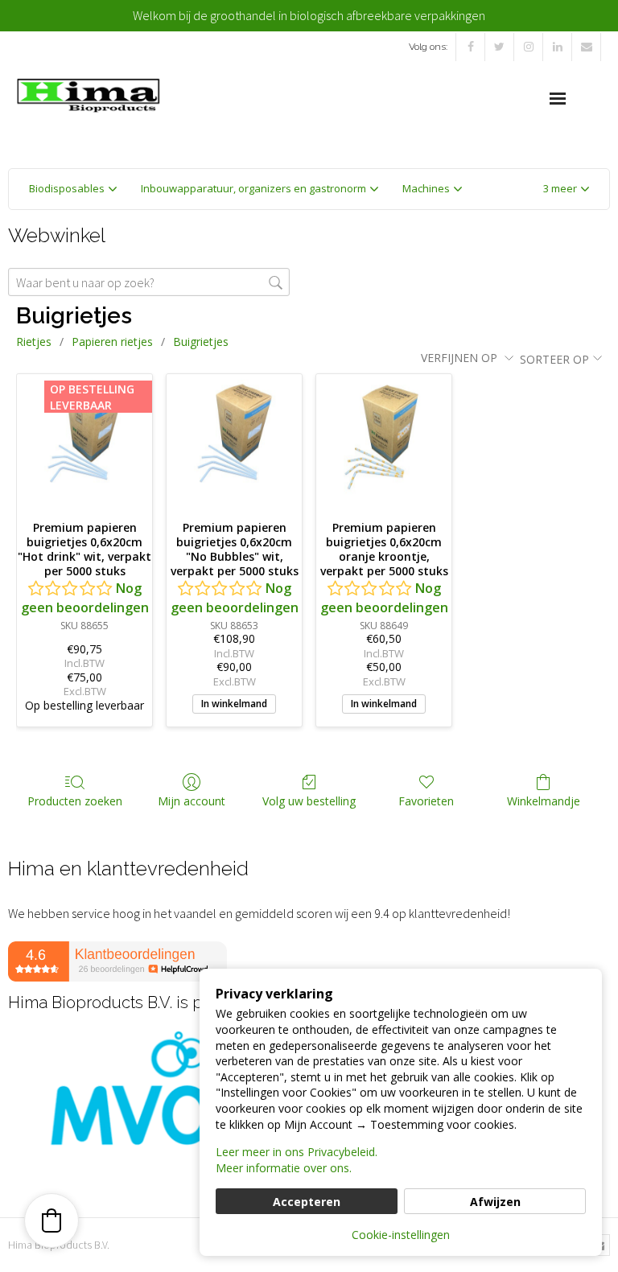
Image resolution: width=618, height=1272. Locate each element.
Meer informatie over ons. (284, 1167)
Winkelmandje (543, 801)
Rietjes (34, 341)
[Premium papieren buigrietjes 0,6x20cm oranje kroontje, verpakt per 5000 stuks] (383, 441)
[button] (566, 189)
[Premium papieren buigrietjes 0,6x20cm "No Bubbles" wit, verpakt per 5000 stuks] (234, 441)
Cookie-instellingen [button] (401, 1234)
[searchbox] (149, 282)
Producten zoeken (74, 801)
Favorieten (426, 801)
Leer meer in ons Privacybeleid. (296, 1151)
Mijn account (191, 801)
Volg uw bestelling (309, 801)
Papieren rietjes (112, 341)
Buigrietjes (201, 341)
